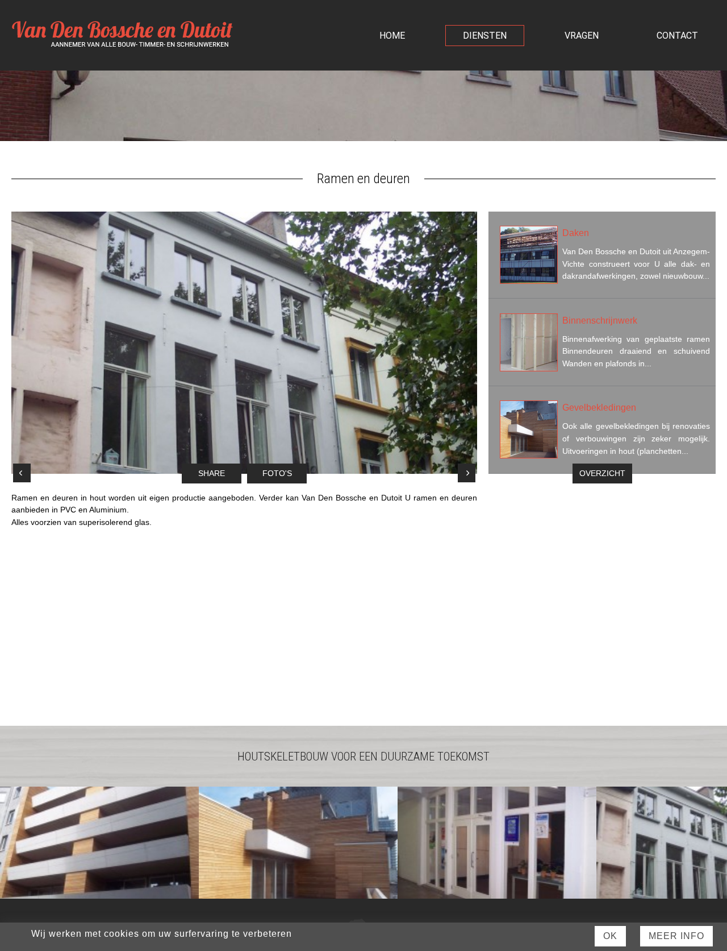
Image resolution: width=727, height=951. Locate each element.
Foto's (277, 473)
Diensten (485, 35)
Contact (677, 35)
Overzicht (602, 473)
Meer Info (676, 936)
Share (211, 473)
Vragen (582, 35)
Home (392, 35)
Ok (610, 936)
